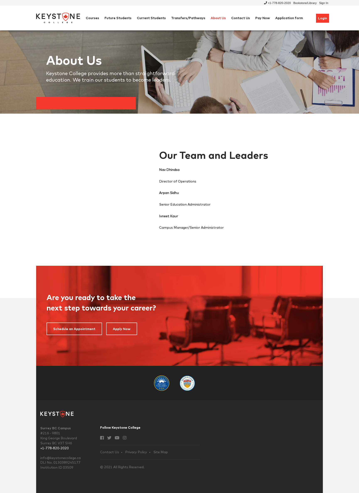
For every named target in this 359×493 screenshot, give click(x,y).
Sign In (323, 3)
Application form (289, 18)
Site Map (160, 452)
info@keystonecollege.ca (60, 458)
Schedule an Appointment (74, 329)
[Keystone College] (58, 17)
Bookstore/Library (305, 3)
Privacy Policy (136, 452)
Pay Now (262, 18)
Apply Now (121, 329)
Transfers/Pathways (188, 18)
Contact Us (240, 18)
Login (322, 18)
